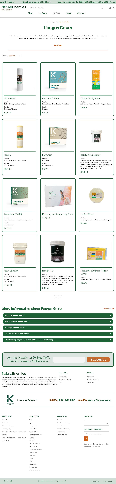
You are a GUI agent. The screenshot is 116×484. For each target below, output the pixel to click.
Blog (60, 382)
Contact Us (5, 423)
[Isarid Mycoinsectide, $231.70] (96, 136)
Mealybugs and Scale (35, 435)
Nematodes (33, 467)
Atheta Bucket (11, 270)
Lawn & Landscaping (63, 429)
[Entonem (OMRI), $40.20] (58, 79)
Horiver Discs (87, 214)
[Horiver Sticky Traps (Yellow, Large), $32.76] (96, 252)
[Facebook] (8, 481)
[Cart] (113, 8)
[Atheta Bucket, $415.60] (19, 252)
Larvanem (47, 154)
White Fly (32, 440)
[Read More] (58, 45)
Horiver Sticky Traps (90, 98)
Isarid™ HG (47, 270)
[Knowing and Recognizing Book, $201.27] (58, 195)
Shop (31, 13)
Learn (69, 13)
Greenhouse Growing (63, 423)
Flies (30, 461)
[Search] (102, 8)
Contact (81, 13)
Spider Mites (33, 432)
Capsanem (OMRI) (13, 214)
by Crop (43, 13)
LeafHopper (33, 452)
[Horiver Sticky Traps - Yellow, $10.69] (96, 79)
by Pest (56, 13)
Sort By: (5, 56)
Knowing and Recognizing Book (57, 214)
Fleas (31, 458)
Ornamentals (61, 432)
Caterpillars (32, 464)
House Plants (61, 426)
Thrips (31, 420)
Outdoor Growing (62, 435)
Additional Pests (34, 470)
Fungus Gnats (33, 426)
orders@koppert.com (99, 399)
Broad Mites (33, 429)
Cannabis (60, 420)
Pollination (5, 440)
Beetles (31, 438)
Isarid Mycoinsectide (90, 154)
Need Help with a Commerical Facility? (14, 432)
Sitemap (4, 435)
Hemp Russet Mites (35, 449)
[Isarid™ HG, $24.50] (58, 252)
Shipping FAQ (6, 429)
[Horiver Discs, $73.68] (96, 195)
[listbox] (14, 55)
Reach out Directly (92, 379)
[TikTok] (11, 481)
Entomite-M (10, 98)
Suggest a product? (65, 379)
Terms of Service (107, 481)
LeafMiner (32, 455)
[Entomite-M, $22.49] (19, 79)
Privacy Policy (96, 481)
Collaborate (90, 382)
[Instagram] (4, 481)
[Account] (110, 8)
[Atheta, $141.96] (19, 136)
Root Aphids (33, 446)
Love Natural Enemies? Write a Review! (14, 438)
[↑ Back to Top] (109, 309)
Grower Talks (63, 376)
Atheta (7, 154)
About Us (5, 420)
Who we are (90, 376)
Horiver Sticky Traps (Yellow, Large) (94, 272)
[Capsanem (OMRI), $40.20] (19, 195)
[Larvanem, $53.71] (58, 136)
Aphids (31, 423)
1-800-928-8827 (66, 399)
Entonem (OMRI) (50, 98)
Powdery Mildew (34, 443)
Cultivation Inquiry (7, 426)
